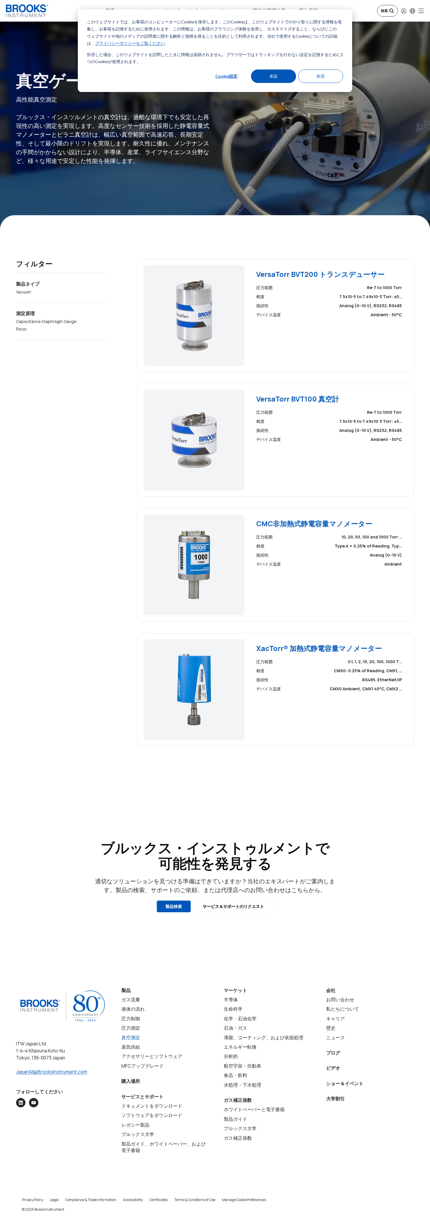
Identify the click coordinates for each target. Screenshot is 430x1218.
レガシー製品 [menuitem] (135, 1125)
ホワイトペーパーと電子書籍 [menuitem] (254, 1109)
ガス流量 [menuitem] (130, 999)
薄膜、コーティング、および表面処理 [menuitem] (263, 1037)
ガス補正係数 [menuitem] (238, 1100)
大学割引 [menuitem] (335, 1098)
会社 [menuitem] (331, 990)
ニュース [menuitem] (335, 1037)
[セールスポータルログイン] (404, 11)
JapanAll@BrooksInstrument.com (51, 1071)
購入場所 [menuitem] (130, 1081)
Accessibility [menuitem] (133, 1199)
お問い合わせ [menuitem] (340, 999)
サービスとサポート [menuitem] (142, 1096)
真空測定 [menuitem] (130, 1037)
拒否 (321, 76)
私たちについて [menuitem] (342, 1009)
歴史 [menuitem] (331, 1028)
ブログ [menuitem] (333, 1053)
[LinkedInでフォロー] (20, 1102)
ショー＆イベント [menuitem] (345, 1083)
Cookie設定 (226, 76)
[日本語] (412, 11)
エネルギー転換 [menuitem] (240, 1047)
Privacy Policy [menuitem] (32, 1199)
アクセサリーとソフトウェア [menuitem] (151, 1056)
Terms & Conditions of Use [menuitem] (194, 1199)
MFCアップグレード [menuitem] (142, 1066)
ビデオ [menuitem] (333, 1068)
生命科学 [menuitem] (233, 1009)
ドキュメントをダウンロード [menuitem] (151, 1106)
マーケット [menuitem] (235, 990)
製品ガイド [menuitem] (235, 1119)
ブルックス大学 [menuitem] (137, 1134)
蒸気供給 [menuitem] (130, 1047)
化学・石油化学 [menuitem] (240, 1018)
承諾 (273, 76)
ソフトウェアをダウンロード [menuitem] (151, 1115)
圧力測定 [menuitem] (130, 1028)
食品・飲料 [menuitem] (235, 1075)
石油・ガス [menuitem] (235, 1028)
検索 (384, 10)
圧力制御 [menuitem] (130, 1018)
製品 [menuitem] (126, 990)
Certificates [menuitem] (158, 1199)
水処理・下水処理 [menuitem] (242, 1085)
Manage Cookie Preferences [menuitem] (244, 1199)
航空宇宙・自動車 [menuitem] (242, 1066)
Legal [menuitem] (54, 1199)
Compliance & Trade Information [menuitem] (90, 1199)
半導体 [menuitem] (231, 999)
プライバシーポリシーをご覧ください (130, 43)
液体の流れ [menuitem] (133, 1009)
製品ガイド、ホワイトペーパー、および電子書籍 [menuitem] (163, 1147)
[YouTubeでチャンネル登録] (33, 1102)
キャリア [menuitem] (335, 1018)
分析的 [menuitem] (231, 1056)
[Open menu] (421, 11)
